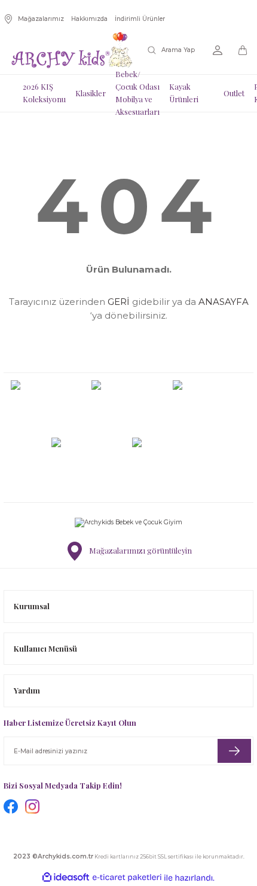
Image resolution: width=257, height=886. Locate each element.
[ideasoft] (66, 877)
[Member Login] (217, 50)
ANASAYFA (223, 301)
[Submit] (234, 751)
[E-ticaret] (127, 877)
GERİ (119, 301)
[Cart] (243, 50)
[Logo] (71, 50)
